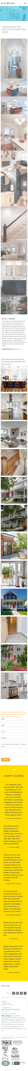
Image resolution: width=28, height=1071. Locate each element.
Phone (3, 731)
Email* (3, 725)
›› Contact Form (5, 1011)
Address (3, 738)
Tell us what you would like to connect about (13, 745)
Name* (3, 719)
